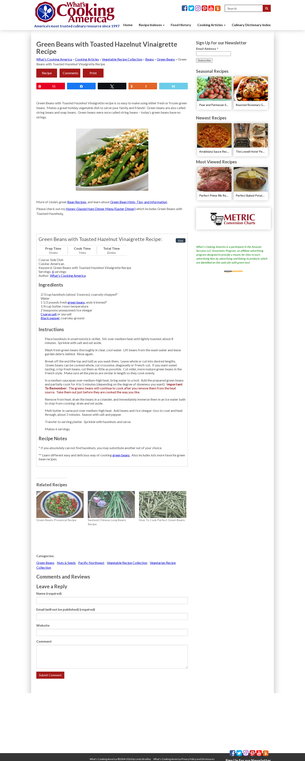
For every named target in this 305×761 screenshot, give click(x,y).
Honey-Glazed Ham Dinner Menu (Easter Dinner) (100, 209)
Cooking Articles (210, 25)
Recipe (47, 73)
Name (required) (49, 593)
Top (295, 751)
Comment (44, 641)
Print (93, 73)
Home (128, 25)
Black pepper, (50, 318)
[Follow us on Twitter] (191, 8)
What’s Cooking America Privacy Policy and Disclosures (184, 759)
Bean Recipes (76, 202)
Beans (149, 59)
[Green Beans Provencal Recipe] (60, 504)
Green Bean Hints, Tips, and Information (138, 202)
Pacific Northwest (91, 563)
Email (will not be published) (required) (65, 609)
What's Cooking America (54, 59)
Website (43, 625)
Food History (181, 25)
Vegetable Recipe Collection (122, 59)
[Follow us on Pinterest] (205, 8)
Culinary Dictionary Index (251, 25)
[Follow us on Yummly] (218, 8)
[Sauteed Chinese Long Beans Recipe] (111, 504)
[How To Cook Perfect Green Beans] (162, 504)
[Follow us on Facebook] (185, 8)
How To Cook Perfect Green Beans (162, 520)
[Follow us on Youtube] (211, 8)
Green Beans (166, 59)
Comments (70, 73)
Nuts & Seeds (66, 563)
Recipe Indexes (150, 25)
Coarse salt (49, 314)
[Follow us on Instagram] (198, 8)
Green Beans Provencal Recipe (56, 520)
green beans (121, 455)
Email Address (207, 48)
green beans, (76, 302)
